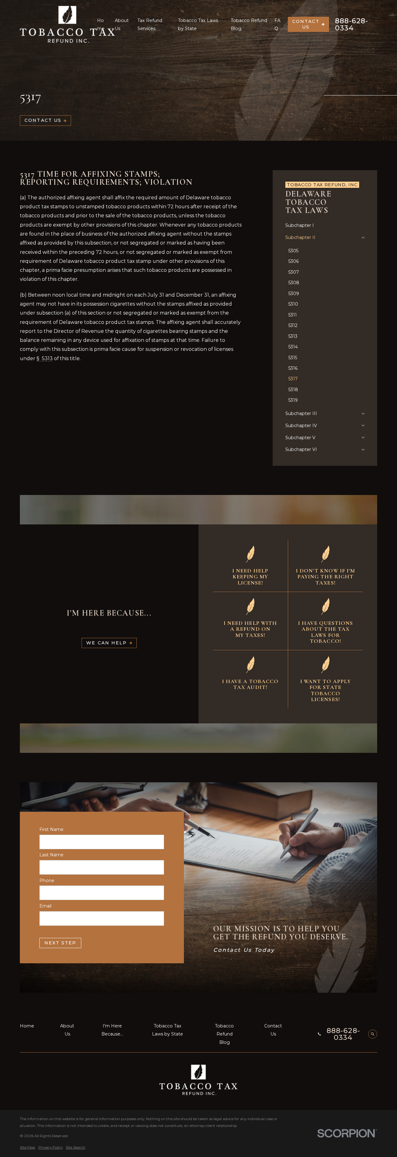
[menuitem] (325, 225)
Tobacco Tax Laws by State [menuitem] (198, 24)
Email (45, 905)
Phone (46, 880)
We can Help (106, 643)
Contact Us (306, 24)
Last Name (51, 855)
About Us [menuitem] (122, 24)
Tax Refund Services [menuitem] (149, 24)
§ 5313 (45, 358)
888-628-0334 (351, 24)
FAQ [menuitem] (277, 24)
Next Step (60, 942)
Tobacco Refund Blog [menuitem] (249, 24)
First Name (51, 829)
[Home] (67, 24)
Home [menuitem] (101, 24)
